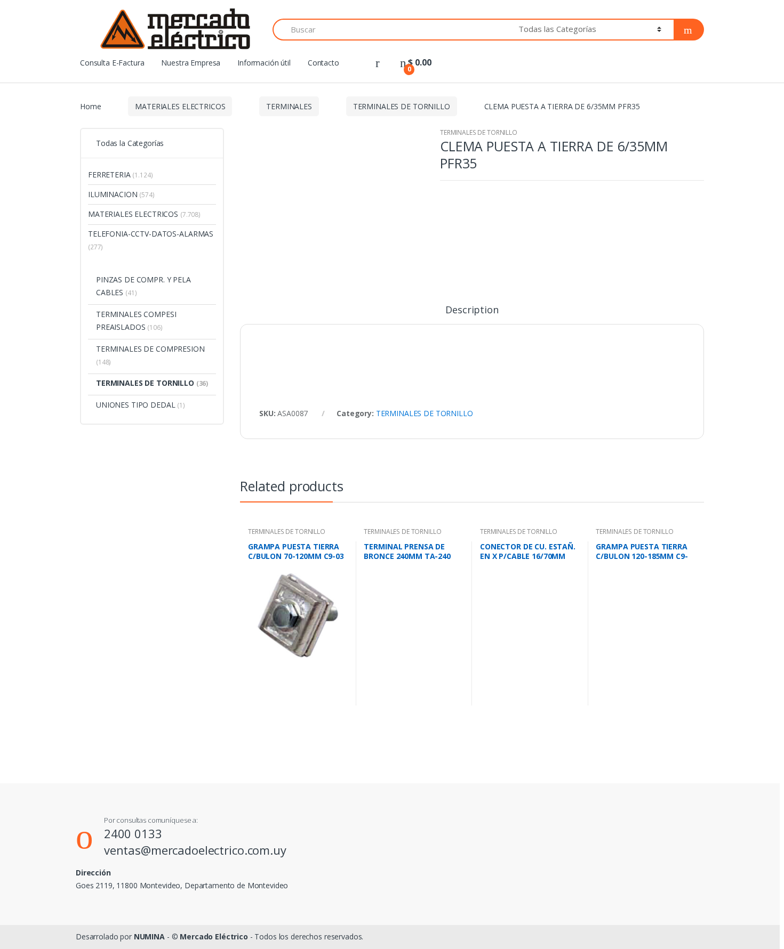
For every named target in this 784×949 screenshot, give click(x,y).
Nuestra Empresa (190, 63)
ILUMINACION (121, 194)
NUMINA (149, 936)
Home (90, 106)
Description (471, 310)
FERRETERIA (120, 174)
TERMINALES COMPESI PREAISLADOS (136, 320)
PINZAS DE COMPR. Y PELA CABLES (143, 285)
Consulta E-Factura (112, 63)
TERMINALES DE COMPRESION (150, 355)
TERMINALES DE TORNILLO (401, 106)
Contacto (323, 63)
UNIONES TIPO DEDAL (140, 405)
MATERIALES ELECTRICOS (180, 106)
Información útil (264, 63)
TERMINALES (289, 106)
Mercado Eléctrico (214, 936)
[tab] (471, 314)
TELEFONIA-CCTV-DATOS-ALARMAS (150, 240)
